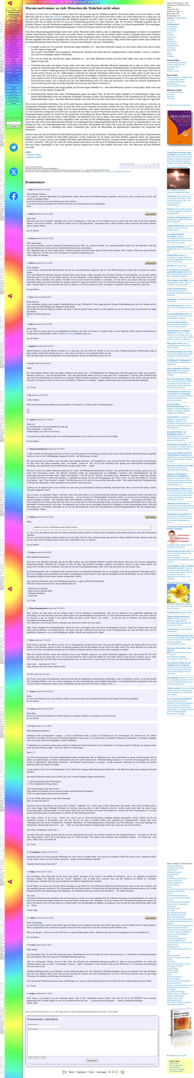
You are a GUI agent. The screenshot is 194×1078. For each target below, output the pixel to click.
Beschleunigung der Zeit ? (177, 62)
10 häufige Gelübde (174, 966)
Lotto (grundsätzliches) (176, 940)
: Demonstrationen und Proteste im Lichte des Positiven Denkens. (178, 324)
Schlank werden (14, 82)
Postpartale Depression (175, 82)
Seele (169, 887)
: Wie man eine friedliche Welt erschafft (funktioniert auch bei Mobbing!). (180, 354)
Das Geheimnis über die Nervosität (180, 889)
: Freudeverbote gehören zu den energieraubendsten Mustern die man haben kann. (179, 292)
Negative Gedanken (174, 881)
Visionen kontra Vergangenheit (179, 981)
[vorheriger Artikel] (63, 1074)
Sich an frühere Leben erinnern (179, 964)
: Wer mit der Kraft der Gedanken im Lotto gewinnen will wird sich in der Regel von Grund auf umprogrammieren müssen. (179, 518)
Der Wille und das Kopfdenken (179, 932)
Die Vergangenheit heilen (177, 913)
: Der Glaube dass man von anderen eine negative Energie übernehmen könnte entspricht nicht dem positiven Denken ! (179, 621)
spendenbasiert (47, 1064)
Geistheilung (14, 28)
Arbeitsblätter (172, 870)
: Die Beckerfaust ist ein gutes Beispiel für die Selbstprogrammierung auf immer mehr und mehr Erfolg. (179, 258)
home (14, 9)
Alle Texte (171, 20)
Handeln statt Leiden (175, 998)
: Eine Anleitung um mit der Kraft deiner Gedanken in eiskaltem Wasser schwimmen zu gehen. (180, 396)
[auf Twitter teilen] (113, 1072)
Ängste (13, 36)
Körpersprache (172, 972)
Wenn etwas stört (173, 908)
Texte (91, 1072)
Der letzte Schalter (174, 983)
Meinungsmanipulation (176, 1004)
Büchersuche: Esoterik (176, 1056)
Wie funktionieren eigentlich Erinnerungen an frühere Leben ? (179, 653)
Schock (170, 960)
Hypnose (58, 16)
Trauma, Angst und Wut (176, 65)
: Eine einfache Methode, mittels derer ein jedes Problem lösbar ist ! (180, 228)
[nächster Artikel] (122, 1074)
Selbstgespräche (173, 947)
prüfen (50, 1012)
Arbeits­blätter (13, 67)
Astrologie (14, 54)
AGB (119, 1064)
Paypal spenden (126, 171)
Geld (13, 59)
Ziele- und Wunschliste (176, 917)
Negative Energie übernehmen (178, 957)
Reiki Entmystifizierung (176, 86)
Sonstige (13, 64)
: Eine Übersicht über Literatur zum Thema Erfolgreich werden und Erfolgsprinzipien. (179, 211)
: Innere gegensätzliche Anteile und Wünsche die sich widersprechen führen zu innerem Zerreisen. (180, 457)
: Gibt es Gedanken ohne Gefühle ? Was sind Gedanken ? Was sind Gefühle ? (180, 282)
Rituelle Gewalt (173, 71)
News (14, 73)
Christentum (13, 41)
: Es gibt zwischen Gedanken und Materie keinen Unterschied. (180, 219)
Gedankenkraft (13, 25)
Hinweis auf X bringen (177, 1069)
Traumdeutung (13, 51)
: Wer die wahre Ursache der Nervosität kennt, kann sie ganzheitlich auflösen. (179, 273)
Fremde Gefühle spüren (176, 996)
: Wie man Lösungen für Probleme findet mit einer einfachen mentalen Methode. (180, 447)
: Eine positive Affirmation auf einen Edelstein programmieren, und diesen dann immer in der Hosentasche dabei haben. (180, 507)
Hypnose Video (34, 154)
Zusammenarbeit (173, 67)
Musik (13, 61)
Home (71, 1072)
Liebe (169, 975)
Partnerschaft (14, 48)
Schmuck (170, 69)
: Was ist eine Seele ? (177, 266)
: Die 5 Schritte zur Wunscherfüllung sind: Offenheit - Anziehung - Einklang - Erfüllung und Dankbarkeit (178, 408)
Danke (13, 103)
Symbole (13, 43)
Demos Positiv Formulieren (177, 904)
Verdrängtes (171, 906)
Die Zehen (171, 99)
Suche (13, 88)
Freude (169, 893)
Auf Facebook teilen (176, 1071)
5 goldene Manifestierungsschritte (180, 921)
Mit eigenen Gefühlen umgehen (179, 1002)
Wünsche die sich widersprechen (179, 930)
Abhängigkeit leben (174, 1000)
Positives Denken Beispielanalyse (180, 925)
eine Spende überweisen (109, 171)
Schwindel (171, 962)
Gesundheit (13, 31)
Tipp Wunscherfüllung (175, 992)
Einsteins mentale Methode (177, 928)
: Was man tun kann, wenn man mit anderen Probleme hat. (180, 308)
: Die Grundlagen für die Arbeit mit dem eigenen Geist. (180, 362)
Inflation (69, 333)
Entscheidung (172, 968)
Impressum (14, 94)
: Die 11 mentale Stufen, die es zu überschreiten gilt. (180, 249)
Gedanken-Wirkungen (175, 868)
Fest (168, 953)
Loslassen (13, 38)
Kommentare (14, 100)
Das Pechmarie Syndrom (176, 915)
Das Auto (170, 94)
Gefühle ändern (173, 970)
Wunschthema (13, 97)
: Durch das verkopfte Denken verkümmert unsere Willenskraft (180, 468)
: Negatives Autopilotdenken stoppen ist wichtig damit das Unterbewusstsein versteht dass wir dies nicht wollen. (179, 238)
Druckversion (81, 170)
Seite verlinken (174, 1067)
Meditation (13, 46)
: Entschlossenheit (179, 612)
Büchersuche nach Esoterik (178, 105)
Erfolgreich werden (174, 872)
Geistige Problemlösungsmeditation (177, 877)
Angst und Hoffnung (175, 866)
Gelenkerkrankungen (175, 92)
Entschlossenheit (173, 955)
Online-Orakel (13, 79)
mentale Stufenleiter (174, 883)
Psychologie (13, 33)
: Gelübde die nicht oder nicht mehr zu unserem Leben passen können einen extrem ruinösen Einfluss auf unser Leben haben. (179, 668)
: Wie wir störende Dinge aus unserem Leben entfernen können (179, 345)
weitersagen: (102, 1072)
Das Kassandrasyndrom (176, 79)
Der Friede (171, 911)
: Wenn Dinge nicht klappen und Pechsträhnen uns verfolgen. (178, 371)
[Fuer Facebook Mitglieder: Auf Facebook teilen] (116, 1072)
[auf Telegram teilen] (110, 1072)
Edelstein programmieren (176, 938)
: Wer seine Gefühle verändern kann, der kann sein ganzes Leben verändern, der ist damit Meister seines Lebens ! (180, 691)
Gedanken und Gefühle (176, 891)
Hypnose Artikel (34, 157)
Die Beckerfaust (173, 885)
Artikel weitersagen (175, 1065)
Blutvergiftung (173, 84)
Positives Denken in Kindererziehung (174, 978)
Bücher (13, 70)
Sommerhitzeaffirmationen (177, 896)
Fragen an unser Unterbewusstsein (180, 985)
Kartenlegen (13, 56)
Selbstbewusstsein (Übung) (177, 994)
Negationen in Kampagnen (177, 934)
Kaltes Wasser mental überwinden (180, 919)
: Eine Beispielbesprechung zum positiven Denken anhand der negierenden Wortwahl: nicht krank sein (179, 436)
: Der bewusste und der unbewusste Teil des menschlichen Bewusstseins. (180, 316)
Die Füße (170, 97)
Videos (13, 91)
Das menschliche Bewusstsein (178, 902)
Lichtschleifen (172, 936)
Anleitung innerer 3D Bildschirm (179, 77)
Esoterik (14, 23)
